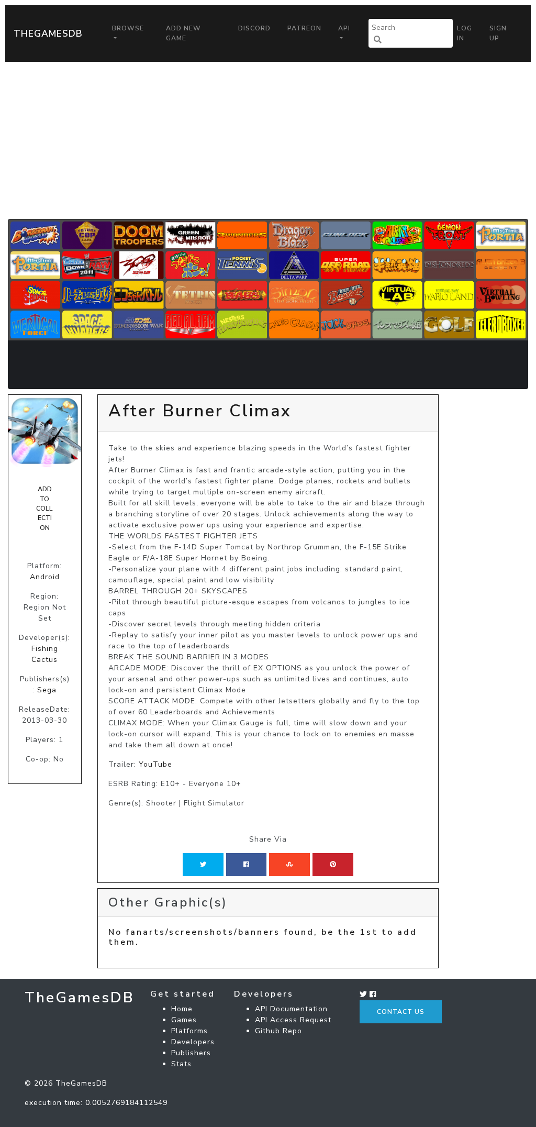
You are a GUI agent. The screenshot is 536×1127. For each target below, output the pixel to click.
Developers (193, 1042)
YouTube (155, 764)
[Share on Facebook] (246, 864)
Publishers (191, 1053)
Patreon (304, 28)
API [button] (344, 28)
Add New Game (183, 33)
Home (182, 1009)
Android (45, 577)
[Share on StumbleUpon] (289, 864)
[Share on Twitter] (203, 864)
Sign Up (498, 33)
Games (184, 1020)
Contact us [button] (401, 1012)
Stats (181, 1064)
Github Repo (278, 1031)
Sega (47, 690)
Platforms (189, 1031)
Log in (464, 33)
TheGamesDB (48, 33)
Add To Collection (44, 508)
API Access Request (293, 1020)
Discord (254, 28)
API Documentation (291, 1009)
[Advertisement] (268, 140)
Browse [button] (128, 28)
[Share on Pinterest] (332, 864)
